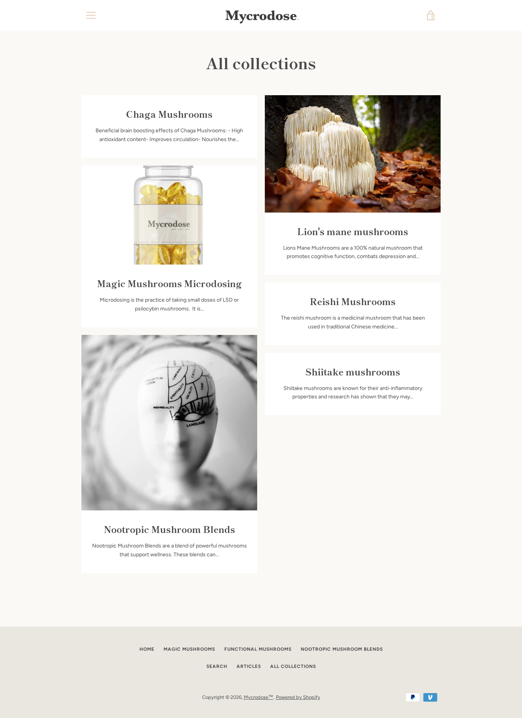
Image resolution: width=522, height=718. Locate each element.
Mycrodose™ (258, 697)
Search (216, 666)
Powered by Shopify (298, 697)
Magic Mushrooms (189, 649)
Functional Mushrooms (258, 649)
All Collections (293, 666)
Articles (249, 666)
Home (146, 649)
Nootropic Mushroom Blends (342, 649)
